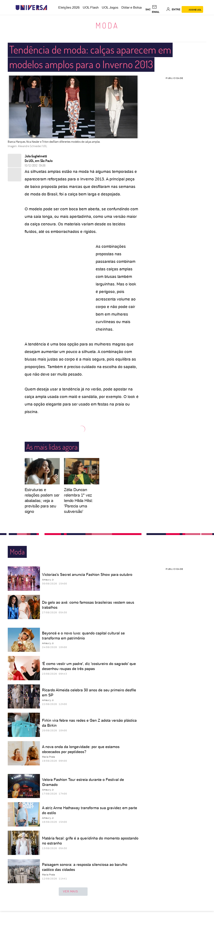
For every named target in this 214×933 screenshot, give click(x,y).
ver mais (70, 891)
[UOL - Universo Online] (50, 8)
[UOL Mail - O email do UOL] (158, 9)
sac (148, 9)
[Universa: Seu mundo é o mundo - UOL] (31, 8)
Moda (107, 25)
